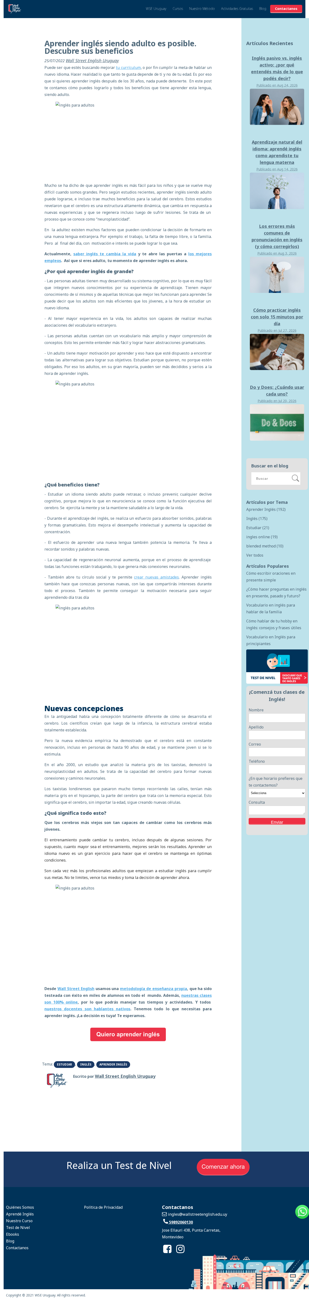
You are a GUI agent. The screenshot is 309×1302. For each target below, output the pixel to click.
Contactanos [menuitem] (17, 1248)
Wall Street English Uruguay (92, 60)
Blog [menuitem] (10, 1241)
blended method (264, 546)
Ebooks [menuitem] (12, 1234)
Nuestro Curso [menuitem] (19, 1221)
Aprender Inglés (113, 1064)
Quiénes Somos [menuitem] (20, 1207)
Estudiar (64, 1064)
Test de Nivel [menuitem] (18, 1227)
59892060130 (180, 1222)
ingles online (262, 537)
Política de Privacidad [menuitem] (103, 1207)
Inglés (85, 1064)
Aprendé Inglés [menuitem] (20, 1214)
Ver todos (254, 555)
